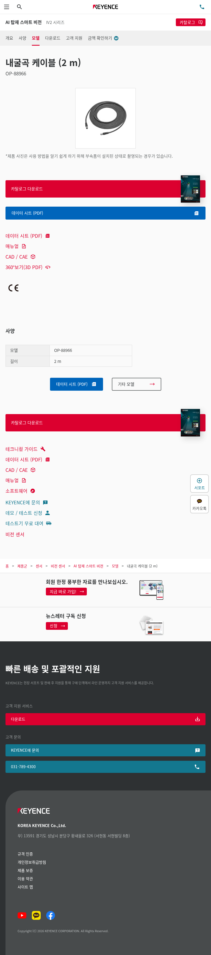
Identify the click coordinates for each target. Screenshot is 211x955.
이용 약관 (25, 878)
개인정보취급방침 (32, 862)
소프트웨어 (16, 490)
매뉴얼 (12, 246)
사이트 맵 (25, 887)
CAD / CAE (16, 256)
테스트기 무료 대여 (24, 523)
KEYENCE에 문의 (22, 502)
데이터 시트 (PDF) (23, 235)
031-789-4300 (23, 766)
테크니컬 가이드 (21, 448)
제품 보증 (25, 870)
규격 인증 (25, 854)
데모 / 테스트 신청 (23, 512)
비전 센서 (14, 534)
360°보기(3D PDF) (24, 267)
